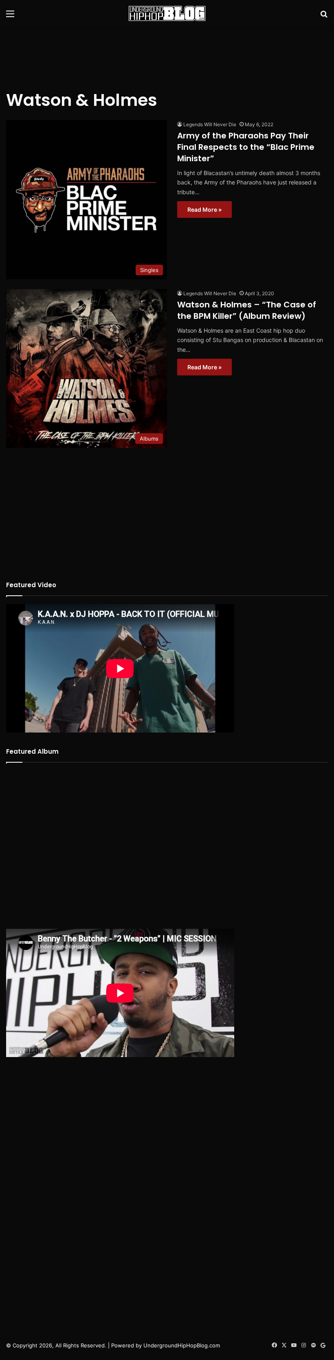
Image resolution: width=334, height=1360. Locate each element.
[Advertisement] (167, 53)
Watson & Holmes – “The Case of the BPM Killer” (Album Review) (246, 310)
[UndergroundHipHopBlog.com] (167, 13)
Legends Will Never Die (209, 124)
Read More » (204, 209)
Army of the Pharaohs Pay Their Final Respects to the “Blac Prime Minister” (245, 147)
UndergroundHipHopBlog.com (181, 1345)
